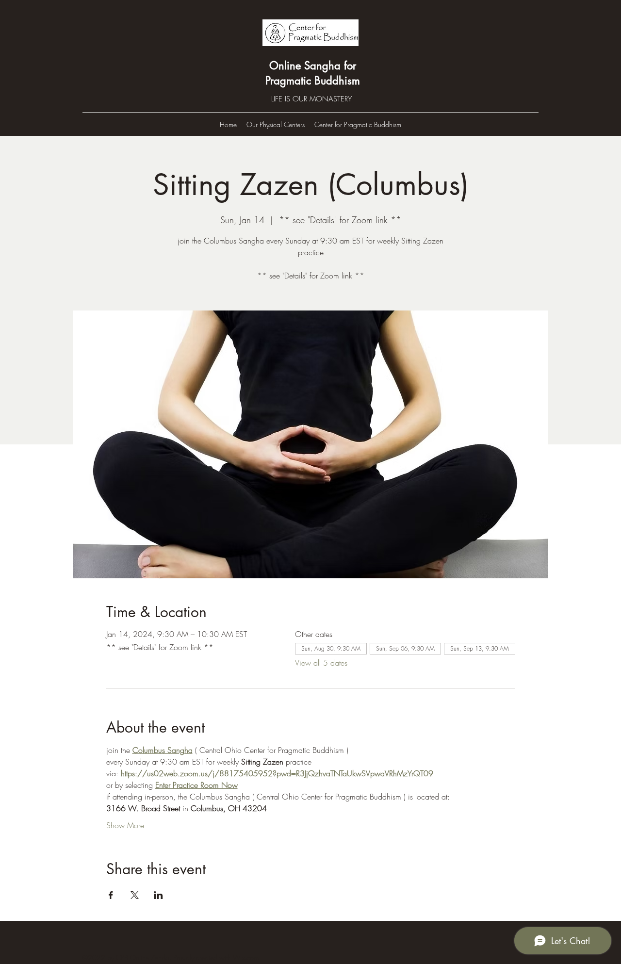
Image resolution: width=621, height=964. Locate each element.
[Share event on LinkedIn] (158, 895)
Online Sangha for (312, 65)
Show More (125, 825)
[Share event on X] (134, 895)
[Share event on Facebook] (110, 895)
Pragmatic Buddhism (312, 80)
